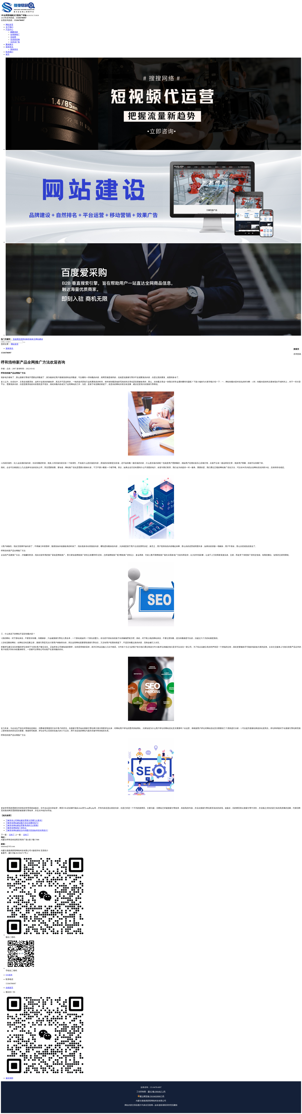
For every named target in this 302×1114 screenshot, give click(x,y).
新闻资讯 (9, 348)
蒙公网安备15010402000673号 (152, 1096)
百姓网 (15, 339)
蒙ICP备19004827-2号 (157, 1092)
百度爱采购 (23, 339)
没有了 (12, 835)
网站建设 (39, 339)
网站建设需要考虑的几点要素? (22, 825)
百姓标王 (31, 339)
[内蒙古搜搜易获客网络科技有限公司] (18, 13)
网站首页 (14, 344)
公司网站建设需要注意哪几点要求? (24, 820)
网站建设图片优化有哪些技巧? (22, 823)
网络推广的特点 (16, 828)
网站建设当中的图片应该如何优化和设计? (27, 830)
